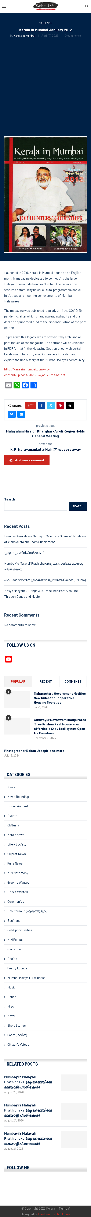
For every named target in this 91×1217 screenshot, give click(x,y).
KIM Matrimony (17, 873)
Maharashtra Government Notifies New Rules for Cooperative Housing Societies (60, 698)
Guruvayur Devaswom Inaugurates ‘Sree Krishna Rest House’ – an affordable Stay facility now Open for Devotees (60, 726)
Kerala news (15, 835)
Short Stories (16, 1025)
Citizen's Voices (18, 1044)
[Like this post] (31, 405)
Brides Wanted (17, 892)
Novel (11, 1016)
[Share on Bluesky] (12, 414)
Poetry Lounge (17, 968)
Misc (10, 1006)
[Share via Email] (21, 414)
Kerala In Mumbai (24, 35)
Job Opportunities (19, 930)
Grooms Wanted (18, 882)
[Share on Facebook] (41, 405)
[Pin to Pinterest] (60, 405)
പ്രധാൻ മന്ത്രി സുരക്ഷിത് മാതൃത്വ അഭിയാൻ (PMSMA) (45, 580)
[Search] (87, 6)
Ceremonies (15, 901)
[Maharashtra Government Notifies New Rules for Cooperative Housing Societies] (17, 699)
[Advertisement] (45, 84)
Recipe (12, 959)
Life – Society (16, 844)
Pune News (15, 863)
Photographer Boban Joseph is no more (34, 751)
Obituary (13, 825)
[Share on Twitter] (51, 405)
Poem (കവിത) (17, 1035)
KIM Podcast (16, 939)
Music (11, 987)
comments (73, 681)
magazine (14, 949)
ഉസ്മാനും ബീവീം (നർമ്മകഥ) (24, 552)
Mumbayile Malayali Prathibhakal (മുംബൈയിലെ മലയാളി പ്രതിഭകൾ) (28, 1082)
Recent (46, 681)
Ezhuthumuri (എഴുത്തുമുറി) (27, 911)
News (11, 787)
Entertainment (17, 806)
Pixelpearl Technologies (54, 1214)
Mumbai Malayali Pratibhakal (26, 978)
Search (9, 499)
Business (14, 920)
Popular (18, 681)
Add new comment (29, 460)
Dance (11, 997)
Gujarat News (16, 854)
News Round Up (18, 796)
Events (12, 816)
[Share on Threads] (70, 405)
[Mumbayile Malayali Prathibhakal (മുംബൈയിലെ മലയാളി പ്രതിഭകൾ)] (74, 1082)
